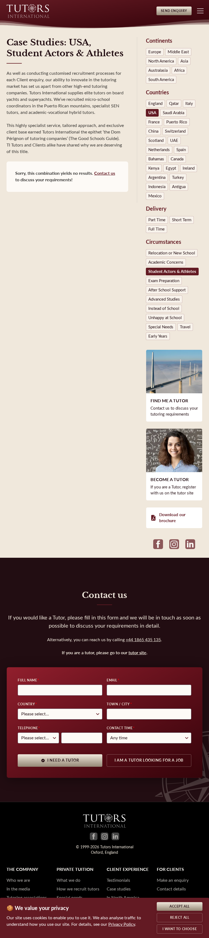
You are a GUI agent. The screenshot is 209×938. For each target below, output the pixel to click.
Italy (189, 103)
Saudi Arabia (173, 112)
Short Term (181, 219)
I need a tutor (63, 760)
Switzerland (175, 131)
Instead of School (163, 308)
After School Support (167, 290)
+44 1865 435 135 (143, 639)
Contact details (171, 889)
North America (161, 61)
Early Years (157, 336)
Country (26, 704)
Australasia (158, 70)
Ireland (189, 168)
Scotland (156, 140)
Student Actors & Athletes (172, 271)
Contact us (104, 173)
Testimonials (118, 880)
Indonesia (156, 186)
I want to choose (179, 929)
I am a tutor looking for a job (149, 760)
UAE (174, 140)
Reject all (179, 918)
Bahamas (156, 159)
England (155, 103)
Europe (154, 51)
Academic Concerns (165, 262)
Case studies (119, 889)
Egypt (171, 168)
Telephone (28, 728)
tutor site (137, 652)
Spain (181, 149)
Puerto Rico (176, 122)
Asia (184, 61)
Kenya (153, 168)
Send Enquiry (174, 11)
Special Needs (160, 327)
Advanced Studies (164, 299)
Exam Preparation (163, 280)
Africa (179, 70)
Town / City (118, 704)
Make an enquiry (173, 880)
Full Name (27, 680)
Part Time (156, 219)
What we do (68, 880)
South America (161, 79)
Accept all (180, 906)
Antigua (179, 186)
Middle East (178, 51)
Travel (185, 327)
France (154, 122)
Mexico (155, 196)
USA (152, 112)
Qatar (174, 103)
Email (112, 680)
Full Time (156, 229)
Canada (177, 159)
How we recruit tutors (78, 889)
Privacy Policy (121, 924)
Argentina (156, 177)
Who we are (18, 880)
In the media (18, 889)
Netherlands (159, 149)
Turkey (178, 177)
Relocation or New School (171, 253)
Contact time (120, 728)
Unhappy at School (165, 317)
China (153, 131)
